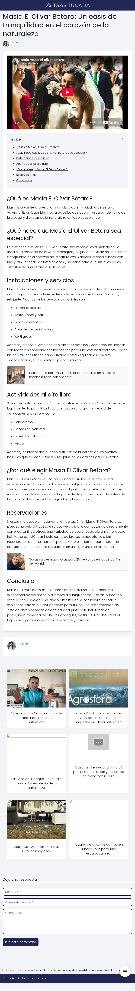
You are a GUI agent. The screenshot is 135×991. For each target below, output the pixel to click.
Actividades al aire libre (32, 164)
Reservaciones (26, 175)
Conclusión (24, 180)
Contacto (9, 978)
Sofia (15, 42)
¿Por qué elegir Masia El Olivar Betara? (42, 169)
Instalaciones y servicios (32, 158)
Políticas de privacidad (32, 978)
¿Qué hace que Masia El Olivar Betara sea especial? (51, 153)
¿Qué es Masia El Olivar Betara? (37, 147)
